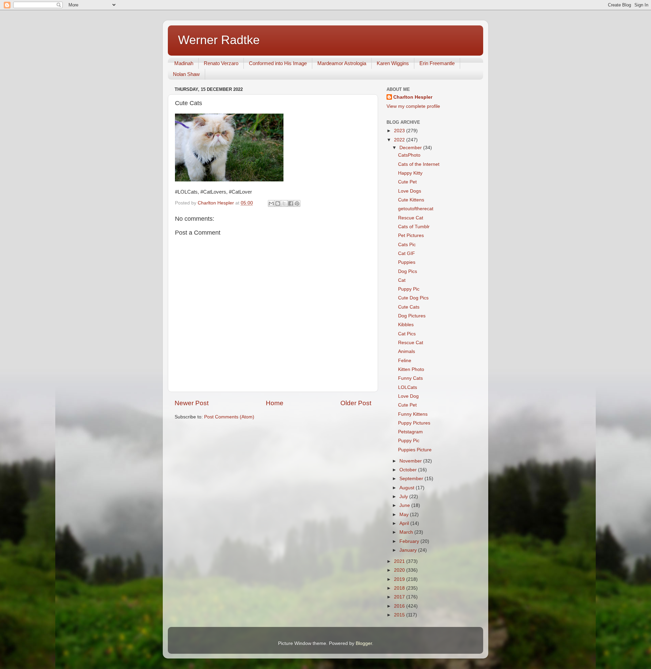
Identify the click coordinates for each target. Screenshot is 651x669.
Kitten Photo (411, 369)
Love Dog (408, 396)
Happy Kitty (410, 173)
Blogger (364, 643)
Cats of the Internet (418, 164)
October (408, 469)
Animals (406, 351)
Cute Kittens (411, 199)
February (409, 541)
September (412, 478)
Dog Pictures (412, 315)
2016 (400, 606)
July (404, 496)
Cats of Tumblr (414, 226)
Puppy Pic (408, 289)
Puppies (406, 262)
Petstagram (410, 431)
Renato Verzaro (221, 63)
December (411, 147)
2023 (400, 130)
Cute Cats (408, 307)
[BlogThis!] (277, 203)
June (405, 505)
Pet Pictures (411, 235)
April (404, 523)
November (411, 461)
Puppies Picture (415, 449)
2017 (400, 596)
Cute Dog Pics (413, 297)
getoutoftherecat (415, 208)
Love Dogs (409, 191)
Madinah (183, 63)
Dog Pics (407, 271)
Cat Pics (407, 333)
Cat (402, 280)
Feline (404, 360)
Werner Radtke (219, 40)
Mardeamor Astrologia (341, 63)
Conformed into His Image (278, 63)
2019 (400, 579)
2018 (400, 588)
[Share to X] (284, 203)
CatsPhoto (409, 155)
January (408, 550)
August (407, 487)
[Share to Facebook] (290, 203)
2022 (400, 139)
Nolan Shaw (186, 74)
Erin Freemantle (437, 63)
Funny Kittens (413, 414)
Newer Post (192, 403)
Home (274, 403)
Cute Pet (407, 181)
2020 (400, 570)
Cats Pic (407, 244)
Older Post (355, 403)
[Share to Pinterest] (297, 203)
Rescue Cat (410, 217)
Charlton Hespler (412, 97)
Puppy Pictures (414, 423)
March (406, 532)
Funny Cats (410, 378)
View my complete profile (413, 106)
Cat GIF (406, 253)
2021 (400, 561)
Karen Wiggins (393, 63)
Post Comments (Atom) (229, 416)
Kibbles (406, 324)
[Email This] (271, 203)
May (404, 514)
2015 (400, 614)
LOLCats (407, 387)
